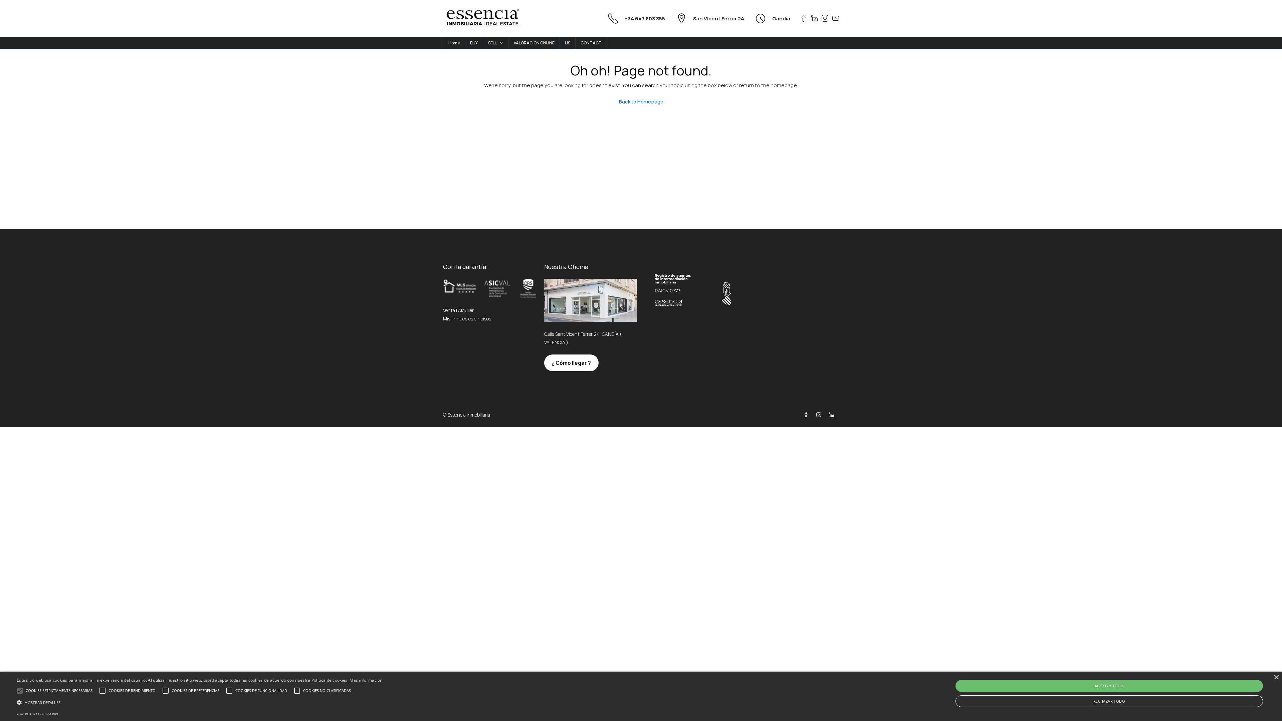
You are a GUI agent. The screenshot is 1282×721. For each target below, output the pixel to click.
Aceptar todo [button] (1109, 685)
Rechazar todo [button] (1109, 701)
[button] (200, 702)
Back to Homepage (641, 101)
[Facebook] (807, 415)
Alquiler (466, 310)
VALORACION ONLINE (534, 43)
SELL (492, 43)
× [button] (1276, 677)
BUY (474, 43)
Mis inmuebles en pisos (467, 318)
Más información (366, 680)
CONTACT (591, 43)
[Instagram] (820, 415)
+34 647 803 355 (645, 18)
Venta (449, 310)
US (567, 43)
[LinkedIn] (832, 415)
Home (454, 43)
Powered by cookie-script (37, 714)
